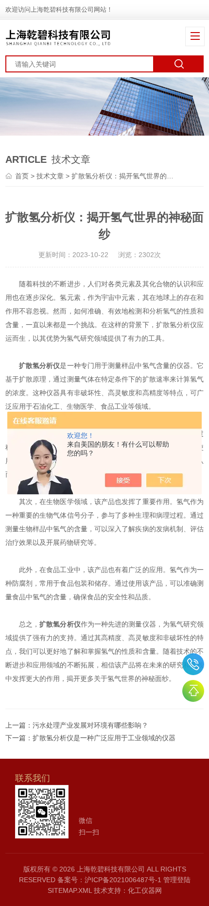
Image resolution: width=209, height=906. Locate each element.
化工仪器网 (145, 890)
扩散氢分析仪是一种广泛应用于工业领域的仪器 (104, 738)
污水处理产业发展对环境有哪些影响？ (90, 725)
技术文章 (50, 176)
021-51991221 (193, 664)
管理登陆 (177, 880)
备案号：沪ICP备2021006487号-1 (109, 880)
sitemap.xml (70, 890)
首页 (22, 176)
